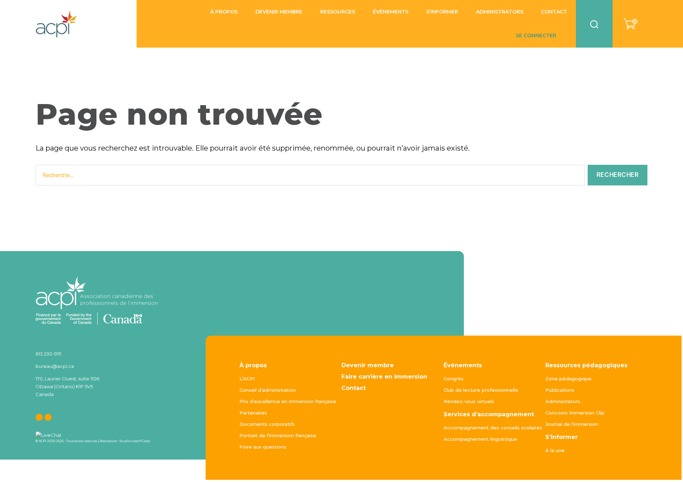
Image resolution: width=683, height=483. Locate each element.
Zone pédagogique (568, 378)
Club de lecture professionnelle (481, 390)
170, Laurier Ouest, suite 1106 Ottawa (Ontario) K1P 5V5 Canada (67, 386)
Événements (463, 365)
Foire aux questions (262, 447)
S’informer (442, 12)
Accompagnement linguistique (480, 439)
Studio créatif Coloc (135, 441)
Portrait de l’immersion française (277, 435)
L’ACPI (247, 378)
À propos (253, 365)
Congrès (454, 378)
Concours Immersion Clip (574, 413)
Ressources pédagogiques (586, 365)
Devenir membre (278, 12)
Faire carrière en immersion (384, 376)
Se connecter (536, 36)
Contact (554, 12)
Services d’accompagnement (489, 414)
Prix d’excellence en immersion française (287, 401)
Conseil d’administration (267, 390)
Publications (560, 390)
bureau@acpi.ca (55, 366)
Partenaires (253, 413)
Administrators (499, 12)
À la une (555, 450)
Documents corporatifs (267, 424)
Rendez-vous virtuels (469, 401)
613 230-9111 (48, 354)
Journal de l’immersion (571, 424)
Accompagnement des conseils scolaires (493, 427)
